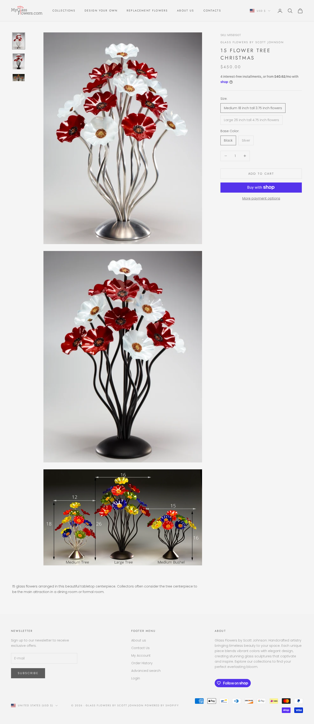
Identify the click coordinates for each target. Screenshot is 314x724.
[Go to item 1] (18, 40)
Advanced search (146, 670)
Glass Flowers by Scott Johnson (252, 42)
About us (138, 640)
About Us (185, 11)
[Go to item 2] (18, 61)
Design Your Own (101, 11)
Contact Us (140, 648)
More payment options (261, 198)
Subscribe (28, 673)
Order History (142, 663)
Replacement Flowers (147, 11)
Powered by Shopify (162, 705)
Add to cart (261, 173)
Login (135, 678)
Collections (63, 11)
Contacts (212, 11)
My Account (141, 655)
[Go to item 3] (18, 78)
